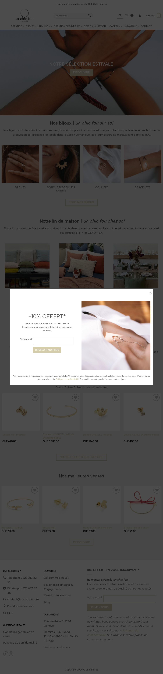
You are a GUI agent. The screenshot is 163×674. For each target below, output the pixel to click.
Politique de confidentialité (67, 379)
